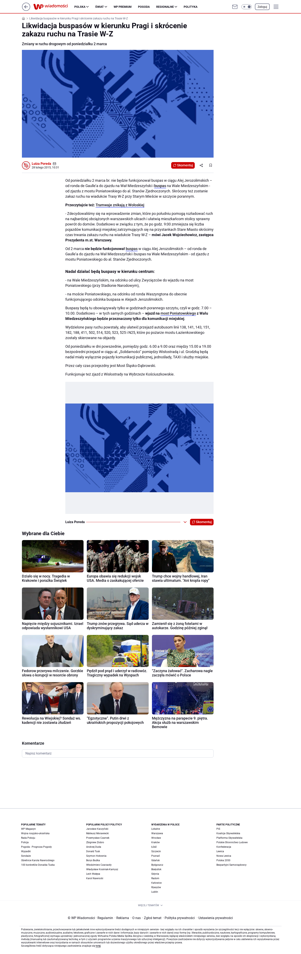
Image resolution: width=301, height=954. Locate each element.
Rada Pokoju (28, 837)
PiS (218, 828)
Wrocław (156, 837)
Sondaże (26, 855)
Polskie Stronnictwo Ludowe (232, 842)
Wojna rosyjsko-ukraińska (35, 833)
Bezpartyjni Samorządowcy (231, 864)
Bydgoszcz (157, 864)
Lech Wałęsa (93, 873)
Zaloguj (262, 6)
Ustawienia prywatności (215, 918)
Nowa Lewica (223, 855)
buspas (160, 186)
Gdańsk (155, 860)
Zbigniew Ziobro (95, 842)
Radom (155, 878)
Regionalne (165, 6)
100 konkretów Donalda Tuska (38, 864)
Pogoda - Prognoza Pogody (36, 846)
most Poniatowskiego (178, 313)
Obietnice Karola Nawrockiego (37, 860)
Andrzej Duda (93, 846)
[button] (246, 6)
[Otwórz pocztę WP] (235, 6)
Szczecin (156, 851)
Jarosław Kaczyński (97, 828)
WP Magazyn (28, 828)
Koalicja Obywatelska (228, 833)
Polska (79, 6)
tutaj (98, 945)
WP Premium (122, 6)
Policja (25, 842)
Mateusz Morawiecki (97, 833)
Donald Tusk (93, 851)
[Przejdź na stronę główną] (26, 10)
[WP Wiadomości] (53, 6)
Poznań (155, 855)
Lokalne (155, 828)
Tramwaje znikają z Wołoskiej (120, 205)
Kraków (155, 842)
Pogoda (144, 6)
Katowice (156, 882)
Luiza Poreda (41, 164)
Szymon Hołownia (96, 855)
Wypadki (26, 851)
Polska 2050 (223, 860)
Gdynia (155, 873)
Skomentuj (185, 165)
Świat (99, 6)
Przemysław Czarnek (97, 837)
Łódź (154, 846)
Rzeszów (156, 887)
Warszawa (157, 833)
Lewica (220, 851)
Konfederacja (223, 846)
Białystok (156, 869)
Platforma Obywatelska (229, 837)
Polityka (190, 6)
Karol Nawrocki (94, 878)
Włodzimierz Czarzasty (99, 864)
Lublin (154, 891)
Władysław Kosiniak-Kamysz (102, 869)
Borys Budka (93, 860)
